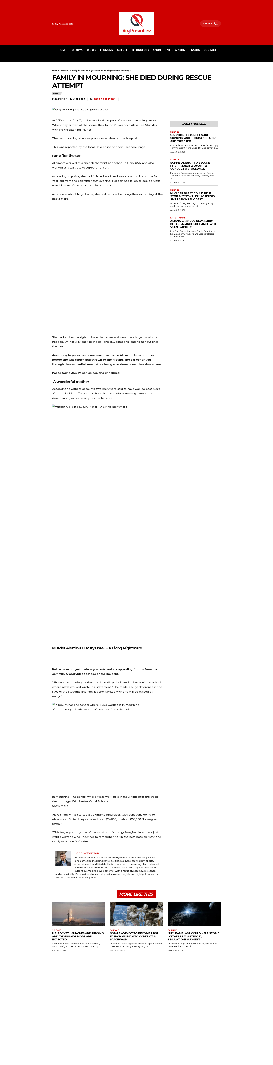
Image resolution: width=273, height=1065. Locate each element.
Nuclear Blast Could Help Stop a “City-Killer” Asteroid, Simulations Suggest (192, 196)
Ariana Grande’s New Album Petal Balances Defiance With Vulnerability (193, 224)
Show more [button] (60, 805)
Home (55, 70)
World (64, 70)
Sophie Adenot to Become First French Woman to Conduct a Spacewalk (190, 165)
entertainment (179, 218)
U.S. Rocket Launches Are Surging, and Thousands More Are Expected (193, 138)
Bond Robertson (104, 99)
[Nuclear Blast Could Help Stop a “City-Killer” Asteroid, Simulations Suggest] (194, 914)
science (174, 132)
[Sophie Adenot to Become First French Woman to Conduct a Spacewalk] (136, 914)
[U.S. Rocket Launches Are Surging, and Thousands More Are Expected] (78, 914)
